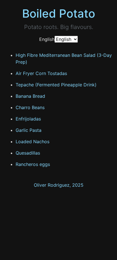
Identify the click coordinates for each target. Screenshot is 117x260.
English (47, 39)
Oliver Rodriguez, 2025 (58, 185)
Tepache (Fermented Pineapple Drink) (56, 85)
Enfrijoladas (28, 119)
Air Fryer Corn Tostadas (41, 73)
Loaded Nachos (32, 141)
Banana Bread (30, 96)
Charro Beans (30, 107)
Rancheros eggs (33, 164)
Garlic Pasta (28, 130)
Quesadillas (28, 153)
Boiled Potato (58, 13)
